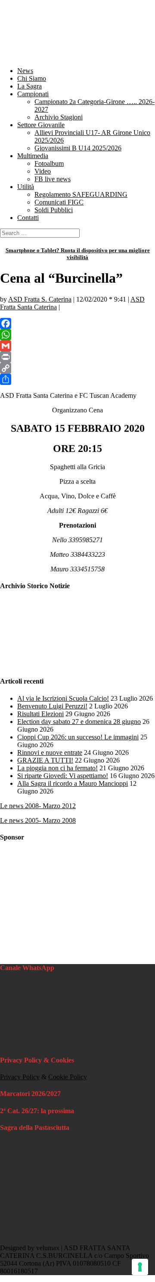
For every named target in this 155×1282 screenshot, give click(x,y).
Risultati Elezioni (40, 713)
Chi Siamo (31, 78)
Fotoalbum (49, 163)
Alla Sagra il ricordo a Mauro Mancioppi (72, 783)
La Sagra (29, 86)
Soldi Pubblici (53, 210)
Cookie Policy (67, 1077)
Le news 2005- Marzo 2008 (38, 820)
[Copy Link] (77, 368)
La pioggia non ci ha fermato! (57, 768)
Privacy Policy (20, 1077)
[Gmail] (77, 345)
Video (42, 171)
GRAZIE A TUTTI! (45, 760)
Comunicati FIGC (59, 202)
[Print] (77, 357)
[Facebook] (77, 323)
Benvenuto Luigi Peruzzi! (52, 706)
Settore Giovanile (41, 124)
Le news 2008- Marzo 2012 (38, 805)
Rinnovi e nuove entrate (49, 752)
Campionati (33, 94)
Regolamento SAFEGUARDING (80, 194)
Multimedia (32, 155)
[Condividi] (77, 379)
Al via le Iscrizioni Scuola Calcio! (63, 698)
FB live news (52, 179)
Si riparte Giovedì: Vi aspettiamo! (62, 775)
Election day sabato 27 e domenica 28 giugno (79, 721)
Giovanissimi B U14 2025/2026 (77, 148)
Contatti (28, 217)
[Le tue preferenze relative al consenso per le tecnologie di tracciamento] (140, 1267)
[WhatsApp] (77, 334)
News (25, 70)
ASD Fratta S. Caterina (39, 299)
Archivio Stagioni (58, 117)
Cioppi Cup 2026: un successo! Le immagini (78, 737)
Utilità (25, 186)
